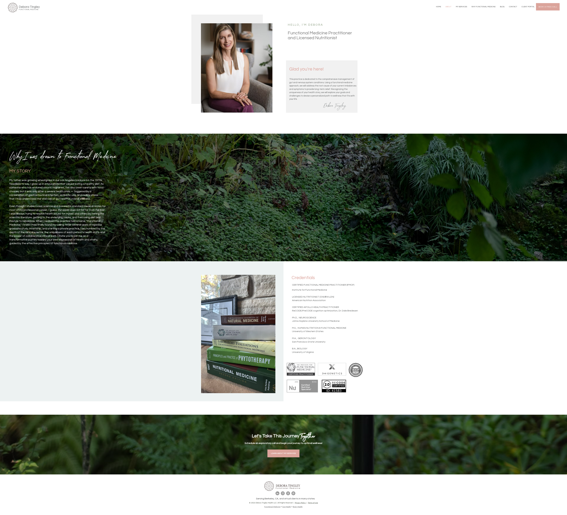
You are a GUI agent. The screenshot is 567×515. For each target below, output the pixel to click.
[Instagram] (283, 493)
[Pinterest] (293, 493)
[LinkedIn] (277, 493)
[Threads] (288, 493)
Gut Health (286, 507)
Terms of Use (313, 503)
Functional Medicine (272, 507)
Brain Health (298, 507)
